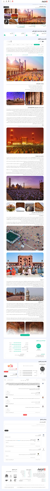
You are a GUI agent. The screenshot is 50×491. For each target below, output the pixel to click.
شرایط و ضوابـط (43, 481)
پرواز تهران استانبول (24, 54)
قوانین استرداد (22, 473)
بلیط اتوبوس (29, 473)
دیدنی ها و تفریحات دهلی (35, 4)
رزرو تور (29, 475)
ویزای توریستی (29, 476)
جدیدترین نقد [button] (43, 379)
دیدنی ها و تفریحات (41, 4)
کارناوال (45, 4)
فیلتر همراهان (27, 379)
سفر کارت (23, 475)
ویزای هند (19, 440)
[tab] (42, 45)
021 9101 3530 (8, 471)
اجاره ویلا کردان (9, 54)
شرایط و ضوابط (21, 487)
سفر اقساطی (23, 474)
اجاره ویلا (29, 474)
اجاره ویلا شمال (40, 54)
